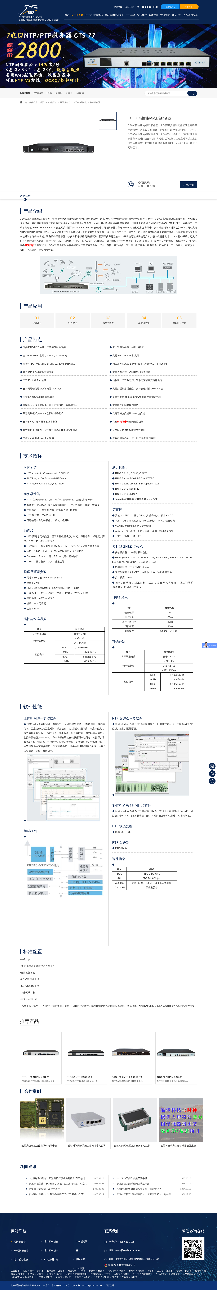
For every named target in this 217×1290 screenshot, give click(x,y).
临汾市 (59, 1274)
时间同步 (29, 245)
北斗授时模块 (21, 1259)
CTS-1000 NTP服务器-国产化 (127, 1077)
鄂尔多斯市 (147, 1274)
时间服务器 (20, 1241)
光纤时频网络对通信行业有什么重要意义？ (138, 1189)
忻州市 (50, 1274)
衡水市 (150, 1271)
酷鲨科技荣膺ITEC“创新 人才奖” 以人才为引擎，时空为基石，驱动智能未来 (58, 1183)
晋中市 (31, 1274)
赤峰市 (126, 1274)
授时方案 (80, 1259)
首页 (67, 15)
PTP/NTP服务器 (94, 15)
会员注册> (189, 6)
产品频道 (52, 102)
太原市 (169, 1271)
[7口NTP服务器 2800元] (108, 87)
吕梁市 (69, 1274)
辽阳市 (134, 1277)
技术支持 (165, 15)
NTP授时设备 (82, 1246)
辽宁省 (40, 1277)
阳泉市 (188, 1271)
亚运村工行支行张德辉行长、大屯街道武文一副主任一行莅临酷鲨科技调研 (146, 1194)
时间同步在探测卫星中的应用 (44, 1189)
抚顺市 (78, 1277)
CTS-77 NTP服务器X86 (169, 1077)
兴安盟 (199, 1274)
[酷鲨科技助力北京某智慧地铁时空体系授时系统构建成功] (135, 1110)
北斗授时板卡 (51, 1250)
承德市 (122, 1271)
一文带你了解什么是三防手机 (131, 1178)
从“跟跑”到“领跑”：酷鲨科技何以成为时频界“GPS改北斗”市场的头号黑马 (58, 1178)
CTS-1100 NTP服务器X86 (35, 1077)
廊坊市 (141, 1271)
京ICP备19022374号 (60, 1285)
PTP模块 (130, 15)
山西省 (160, 1271)
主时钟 (49, 93)
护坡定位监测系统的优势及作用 (133, 1183)
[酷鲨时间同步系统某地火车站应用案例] (42, 1120)
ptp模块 (58, 93)
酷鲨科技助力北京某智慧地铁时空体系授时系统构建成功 (143, 1126)
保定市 (101, 1271)
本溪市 (87, 1277)
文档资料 (80, 1268)
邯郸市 (82, 1271)
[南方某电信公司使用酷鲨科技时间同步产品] (181, 1120)
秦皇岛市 (72, 1271)
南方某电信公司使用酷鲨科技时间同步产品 (183, 1145)
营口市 (115, 1277)
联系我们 (176, 15)
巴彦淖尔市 (174, 1274)
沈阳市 (49, 1277)
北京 (25, 1271)
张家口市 (112, 1271)
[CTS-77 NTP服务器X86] (176, 1052)
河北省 (40, 1271)
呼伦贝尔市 (161, 1274)
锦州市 (106, 1277)
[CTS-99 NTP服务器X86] (86, 1052)
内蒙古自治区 (81, 1274)
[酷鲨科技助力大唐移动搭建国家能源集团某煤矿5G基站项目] (88, 1120)
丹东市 (96, 1277)
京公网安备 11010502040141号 (122, 1265)
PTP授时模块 (51, 1259)
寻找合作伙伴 (190, 15)
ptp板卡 (68, 93)
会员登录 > (170, 6)
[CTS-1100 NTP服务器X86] (40, 1052)
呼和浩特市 (96, 1274)
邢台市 (92, 1271)
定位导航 (142, 15)
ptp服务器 (79, 93)
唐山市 (61, 1271)
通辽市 (136, 1274)
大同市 (179, 1271)
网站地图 (118, 6)
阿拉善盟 (29, 1277)
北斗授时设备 (51, 1241)
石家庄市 (51, 1271)
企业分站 (129, 6)
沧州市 (132, 1271)
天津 (32, 1271)
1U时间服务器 (21, 1250)
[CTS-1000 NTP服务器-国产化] (131, 1052)
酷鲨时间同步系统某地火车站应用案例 (42, 1145)
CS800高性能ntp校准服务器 (87, 102)
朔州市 (21, 1274)
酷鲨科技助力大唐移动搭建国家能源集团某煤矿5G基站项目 (99, 1145)
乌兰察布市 (188, 1274)
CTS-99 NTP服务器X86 (79, 1077)
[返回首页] (212, 781)
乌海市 (117, 1274)
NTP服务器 (77, 15)
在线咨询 (188, 185)
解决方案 (153, 15)
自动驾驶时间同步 (114, 15)
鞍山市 (68, 1277)
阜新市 (125, 1277)
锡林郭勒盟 (17, 1277)
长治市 (198, 1271)
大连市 (59, 1277)
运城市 (40, 1274)
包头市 (107, 1274)
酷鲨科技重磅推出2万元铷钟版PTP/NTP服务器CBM (56, 1194)
